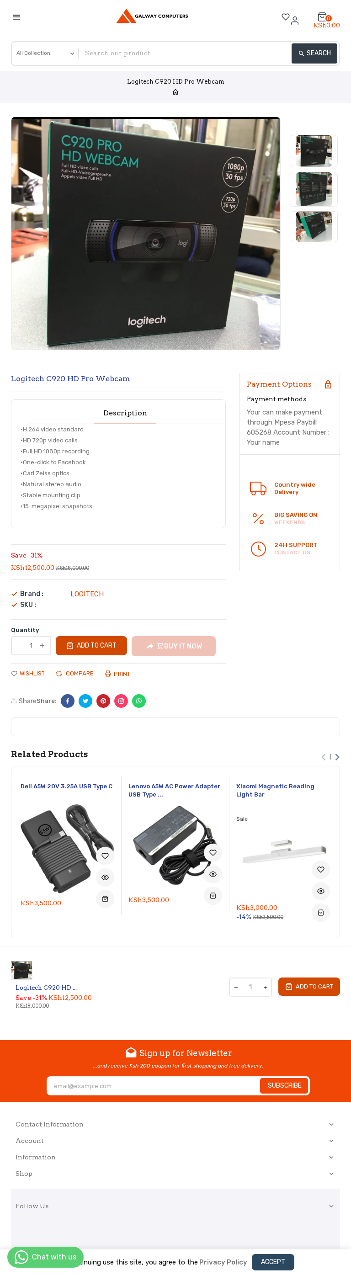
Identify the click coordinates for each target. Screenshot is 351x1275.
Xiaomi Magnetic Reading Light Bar (275, 790)
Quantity (25, 630)
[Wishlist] (286, 17)
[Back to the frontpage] (175, 92)
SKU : (28, 605)
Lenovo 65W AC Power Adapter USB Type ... (174, 790)
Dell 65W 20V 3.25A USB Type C (66, 786)
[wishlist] (105, 856)
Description (125, 413)
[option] (314, 151)
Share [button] (27, 701)
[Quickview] (105, 877)
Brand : (31, 594)
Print (121, 673)
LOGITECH (87, 594)
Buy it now (183, 646)
